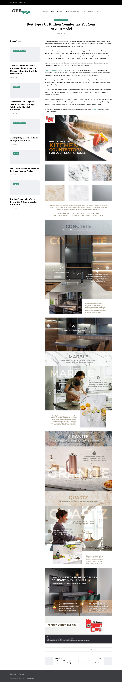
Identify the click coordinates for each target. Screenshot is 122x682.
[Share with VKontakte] (108, 649)
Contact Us (13, 2)
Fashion (90, 12)
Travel (98, 12)
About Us (22, 2)
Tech (83, 12)
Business (45, 12)
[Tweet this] (100, 649)
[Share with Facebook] (97, 649)
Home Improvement (72, 12)
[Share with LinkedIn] (104, 649)
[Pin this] (106, 649)
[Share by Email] (111, 649)
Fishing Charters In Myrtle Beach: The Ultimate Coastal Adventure (23, 202)
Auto (52, 12)
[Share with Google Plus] (102, 649)
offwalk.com (30, 678)
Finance (59, 12)
